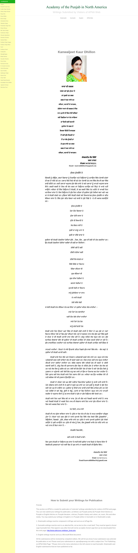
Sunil (2, 47)
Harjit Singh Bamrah (5, 80)
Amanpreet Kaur (4, 20)
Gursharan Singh (5, 32)
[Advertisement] (76, 34)
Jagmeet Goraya (4, 84)
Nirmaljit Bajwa (4, 54)
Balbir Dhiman (4, 56)
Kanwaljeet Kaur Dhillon (6, 82)
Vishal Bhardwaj (4, 68)
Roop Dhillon (4, 16)
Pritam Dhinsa (4, 28)
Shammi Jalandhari (5, 35)
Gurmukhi (4, 1)
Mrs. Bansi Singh (4, 30)
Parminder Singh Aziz (6, 25)
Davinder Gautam (5, 37)
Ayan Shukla (4, 70)
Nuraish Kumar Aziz (5, 6)
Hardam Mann (4, 39)
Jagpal (2, 4)
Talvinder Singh (4, 23)
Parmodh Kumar (4, 63)
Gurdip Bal (3, 51)
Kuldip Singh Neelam (5, 9)
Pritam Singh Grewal (5, 11)
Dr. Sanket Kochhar (5, 65)
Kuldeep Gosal (4, 49)
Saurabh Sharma (5, 58)
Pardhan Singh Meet (5, 44)
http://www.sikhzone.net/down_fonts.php (61, 530)
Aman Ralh (3, 77)
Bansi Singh (3, 18)
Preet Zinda (3, 61)
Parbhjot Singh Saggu (6, 42)
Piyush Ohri (3, 75)
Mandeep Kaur (4, 87)
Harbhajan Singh (4, 73)
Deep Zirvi (3, 13)
